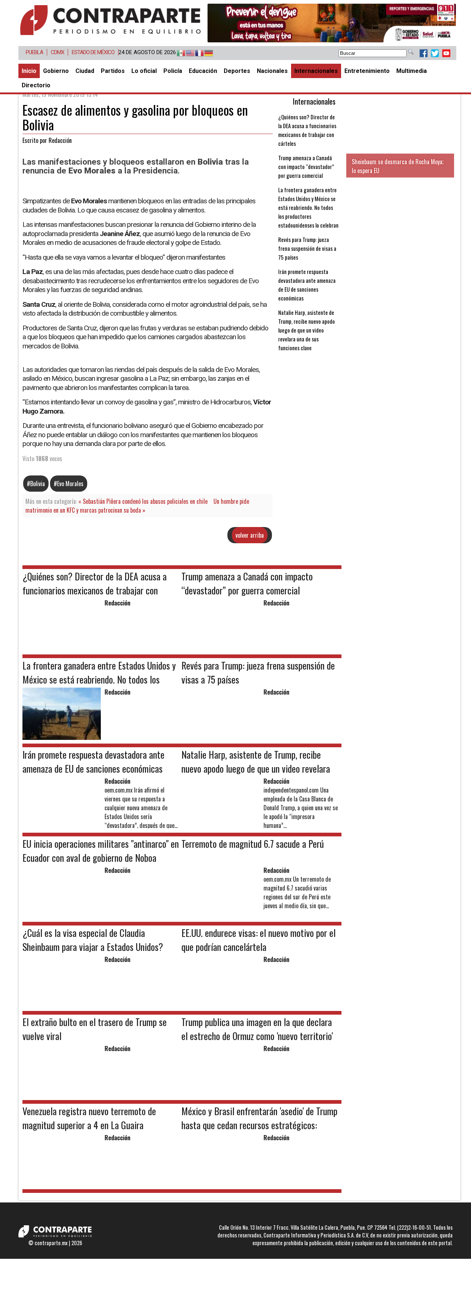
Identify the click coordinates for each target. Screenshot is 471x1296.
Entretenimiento (367, 70)
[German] (205, 53)
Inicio (29, 70)
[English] (186, 53)
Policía (172, 70)
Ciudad (84, 70)
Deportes (237, 70)
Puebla (34, 52)
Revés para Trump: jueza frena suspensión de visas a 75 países (307, 248)
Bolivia (37, 483)
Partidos (113, 70)
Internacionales (316, 70)
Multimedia (411, 70)
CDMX (57, 52)
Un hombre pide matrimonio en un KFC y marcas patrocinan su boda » (137, 505)
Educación (203, 70)
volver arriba (250, 535)
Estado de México (93, 52)
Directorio (36, 85)
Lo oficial (144, 70)
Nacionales (272, 70)
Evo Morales (70, 483)
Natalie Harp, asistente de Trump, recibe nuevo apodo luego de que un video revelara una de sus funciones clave (306, 330)
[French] (196, 53)
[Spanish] (177, 53)
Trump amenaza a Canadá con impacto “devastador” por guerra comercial (306, 166)
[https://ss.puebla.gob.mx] (332, 23)
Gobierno (56, 70)
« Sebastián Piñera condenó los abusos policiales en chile (143, 501)
